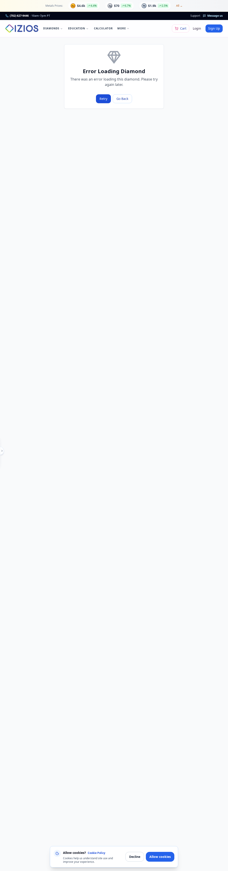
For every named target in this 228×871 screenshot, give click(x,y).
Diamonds (51, 28)
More (121, 28)
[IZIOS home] (21, 28)
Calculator (103, 28)
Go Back (122, 99)
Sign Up (214, 28)
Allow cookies (160, 857)
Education (76, 28)
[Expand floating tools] (2, 451)
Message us (215, 16)
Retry (103, 99)
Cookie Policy (96, 853)
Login (197, 28)
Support (195, 16)
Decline (134, 857)
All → (179, 6)
